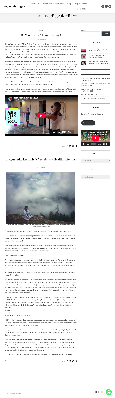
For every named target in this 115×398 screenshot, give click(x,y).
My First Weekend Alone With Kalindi (93, 98)
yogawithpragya (14, 6)
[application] (95, 138)
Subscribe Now (88, 123)
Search (83, 30)
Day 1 (52, 84)
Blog (69, 3)
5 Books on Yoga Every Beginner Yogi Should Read (99, 50)
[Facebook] (106, 6)
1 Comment (8, 146)
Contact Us (82, 9)
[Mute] (104, 144)
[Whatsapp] (109, 392)
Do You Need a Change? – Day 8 (41, 35)
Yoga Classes (81, 3)
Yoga (41, 30)
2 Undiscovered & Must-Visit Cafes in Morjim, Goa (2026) (93, 90)
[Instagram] (102, 6)
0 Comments (8, 361)
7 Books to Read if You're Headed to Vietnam (97, 56)
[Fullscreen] (107, 144)
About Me (35, 3)
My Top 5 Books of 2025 (89, 94)
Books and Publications (53, 3)
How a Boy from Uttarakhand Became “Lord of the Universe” (99, 62)
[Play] (84, 144)
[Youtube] (109, 6)
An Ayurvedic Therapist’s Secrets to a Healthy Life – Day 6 (41, 161)
